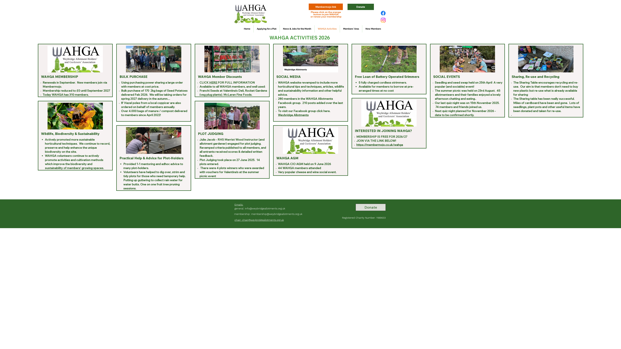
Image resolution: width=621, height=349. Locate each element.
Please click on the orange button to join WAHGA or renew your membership (325, 14)
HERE (213, 82)
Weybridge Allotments (293, 115)
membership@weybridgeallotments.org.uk (276, 214)
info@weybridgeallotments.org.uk (265, 208)
